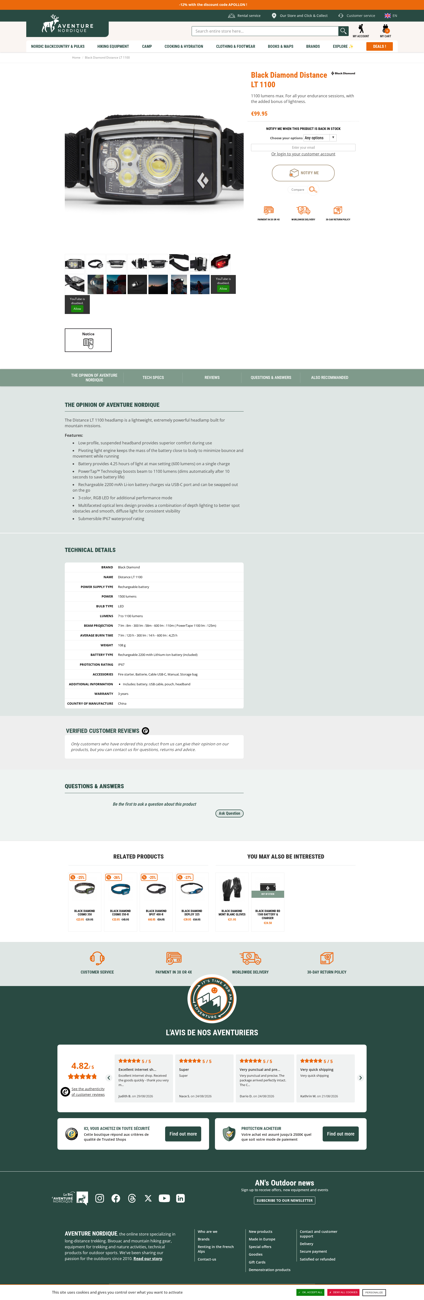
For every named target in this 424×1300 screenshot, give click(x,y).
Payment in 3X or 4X (174, 972)
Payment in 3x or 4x (269, 219)
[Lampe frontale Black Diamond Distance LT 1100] (75, 264)
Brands (204, 1239)
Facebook (116, 1198)
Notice (88, 333)
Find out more (183, 1134)
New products (260, 1231)
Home (76, 57)
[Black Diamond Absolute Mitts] (232, 902)
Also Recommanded (329, 377)
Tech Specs (153, 377)
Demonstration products (270, 1269)
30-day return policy (338, 219)
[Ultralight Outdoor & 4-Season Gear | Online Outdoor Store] (67, 23)
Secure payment (313, 1251)
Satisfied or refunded (317, 1259)
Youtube (164, 1198)
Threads (132, 1198)
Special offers (260, 1246)
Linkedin (180, 1198)
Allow (223, 289)
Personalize (374, 1292)
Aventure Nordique (91, 1233)
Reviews (212, 377)
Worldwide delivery (303, 219)
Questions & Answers (271, 377)
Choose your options (286, 138)
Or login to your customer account (303, 154)
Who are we (207, 1231)
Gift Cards (257, 1262)
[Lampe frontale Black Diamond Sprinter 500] (84, 902)
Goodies (256, 1254)
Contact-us (207, 1259)
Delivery (306, 1243)
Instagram (99, 1198)
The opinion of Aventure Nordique (94, 377)
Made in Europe (262, 1239)
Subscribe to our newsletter (285, 1200)
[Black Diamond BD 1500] (268, 902)
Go (343, 31)
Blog (70, 1198)
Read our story (147, 1258)
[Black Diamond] (343, 73)
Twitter (148, 1198)
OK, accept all (312, 1292)
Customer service (97, 972)
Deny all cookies (345, 1292)
